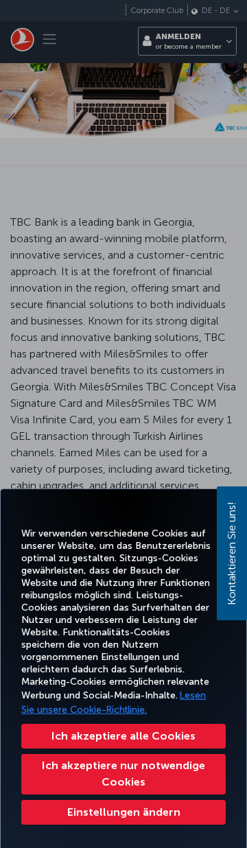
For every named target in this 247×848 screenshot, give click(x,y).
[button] (123, 812)
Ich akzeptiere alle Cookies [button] (123, 735)
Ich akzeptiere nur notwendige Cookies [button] (123, 773)
